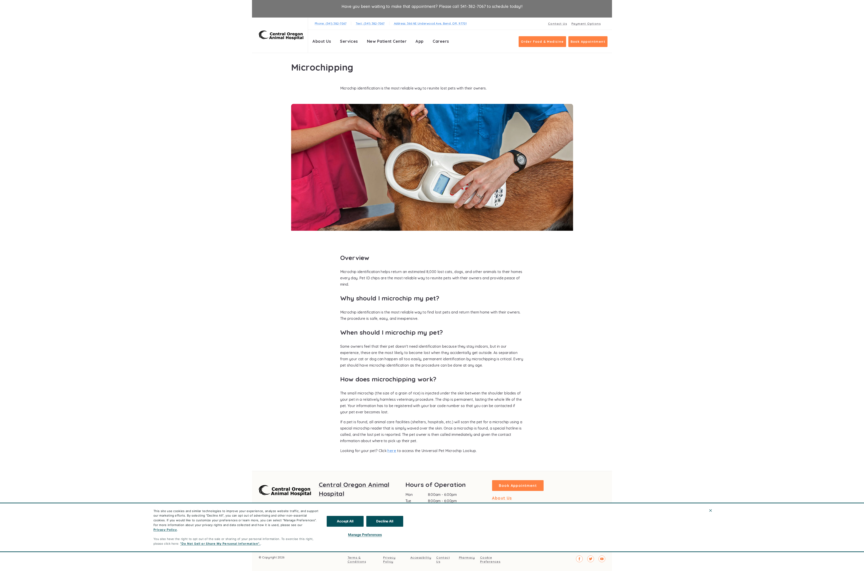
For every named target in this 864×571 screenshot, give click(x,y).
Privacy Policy (165, 529)
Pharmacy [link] (467, 557)
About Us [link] (502, 498)
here (391, 451)
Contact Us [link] (557, 23)
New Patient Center (387, 41)
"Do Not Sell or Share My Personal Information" (219, 543)
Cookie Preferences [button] (490, 559)
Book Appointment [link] (588, 42)
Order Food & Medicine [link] (542, 42)
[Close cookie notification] (711, 510)
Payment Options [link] (586, 23)
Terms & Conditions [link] (357, 559)
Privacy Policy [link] (389, 559)
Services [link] (349, 41)
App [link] (420, 41)
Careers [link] (441, 41)
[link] (281, 35)
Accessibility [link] (420, 557)
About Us (322, 41)
